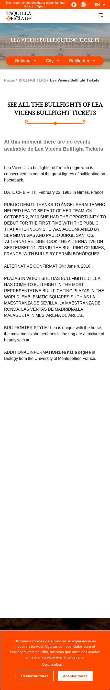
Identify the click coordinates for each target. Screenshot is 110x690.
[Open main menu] (101, 15)
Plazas (9, 80)
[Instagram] (83, 4)
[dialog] (55, 660)
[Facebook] (73, 4)
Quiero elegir (52, 664)
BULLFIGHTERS (32, 80)
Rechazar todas (34, 676)
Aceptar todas (75, 676)
